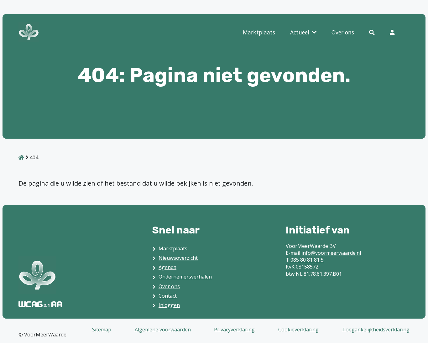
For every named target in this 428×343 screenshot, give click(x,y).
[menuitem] (259, 33)
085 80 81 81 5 (307, 259)
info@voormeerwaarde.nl (331, 252)
